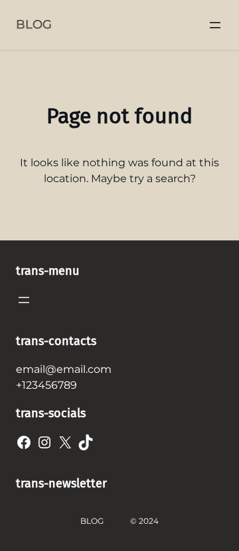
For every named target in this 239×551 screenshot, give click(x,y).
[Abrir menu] (215, 25)
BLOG (34, 24)
